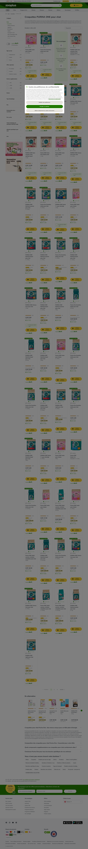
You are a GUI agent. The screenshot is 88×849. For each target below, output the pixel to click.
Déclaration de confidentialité (54, 99)
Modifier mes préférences (44, 102)
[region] (44, 99)
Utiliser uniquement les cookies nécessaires (44, 110)
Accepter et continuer (44, 106)
